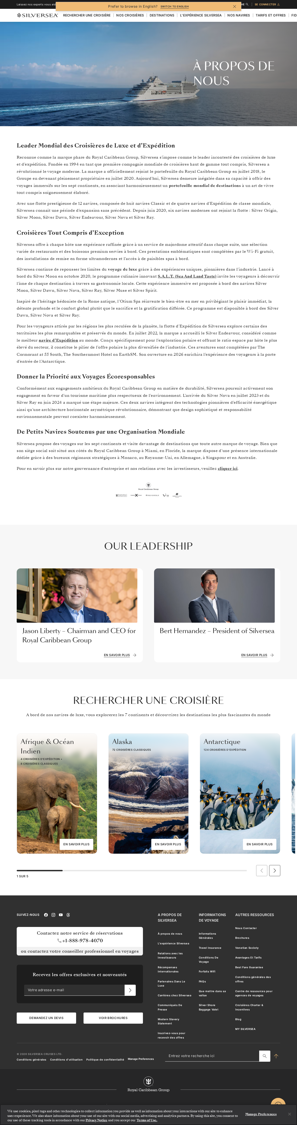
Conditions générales (31, 1059)
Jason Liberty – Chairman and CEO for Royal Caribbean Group (79, 635)
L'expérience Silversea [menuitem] (201, 15)
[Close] (289, 1114)
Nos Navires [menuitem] (238, 15)
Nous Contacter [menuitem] (246, 928)
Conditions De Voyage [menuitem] (209, 959)
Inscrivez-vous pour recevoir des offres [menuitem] (171, 1035)
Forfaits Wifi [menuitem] (207, 971)
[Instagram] (53, 914)
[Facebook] (46, 914)
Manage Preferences (141, 1058)
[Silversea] (37, 15)
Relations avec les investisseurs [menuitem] (170, 955)
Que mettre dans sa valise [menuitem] (212, 993)
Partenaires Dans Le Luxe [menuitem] (171, 983)
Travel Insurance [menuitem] (210, 947)
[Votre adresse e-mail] (130, 990)
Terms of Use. (147, 1120)
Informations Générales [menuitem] (207, 935)
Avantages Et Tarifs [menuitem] (248, 957)
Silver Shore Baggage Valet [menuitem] (209, 1007)
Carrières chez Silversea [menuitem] (174, 995)
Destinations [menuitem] (162, 15)
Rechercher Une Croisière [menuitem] (87, 15)
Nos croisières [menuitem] (130, 15)
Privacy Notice (96, 1120)
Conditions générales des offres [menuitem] (253, 979)
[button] (274, 870)
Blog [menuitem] (238, 1019)
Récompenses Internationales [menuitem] (168, 969)
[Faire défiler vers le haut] (276, 1056)
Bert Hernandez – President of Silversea (217, 630)
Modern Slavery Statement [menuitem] (168, 1021)
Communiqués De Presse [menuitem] (170, 1007)
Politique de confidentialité (105, 1059)
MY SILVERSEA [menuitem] (245, 1029)
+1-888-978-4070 (82, 940)
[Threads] (68, 914)
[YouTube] (61, 914)
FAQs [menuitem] (202, 981)
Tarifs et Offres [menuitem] (271, 15)
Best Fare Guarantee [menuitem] (249, 967)
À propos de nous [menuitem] (170, 933)
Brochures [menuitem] (242, 937)
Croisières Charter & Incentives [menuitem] (249, 1007)
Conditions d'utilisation (66, 1059)
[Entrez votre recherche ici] (264, 1056)
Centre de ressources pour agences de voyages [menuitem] (253, 993)
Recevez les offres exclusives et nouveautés (80, 974)
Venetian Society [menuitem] (247, 947)
